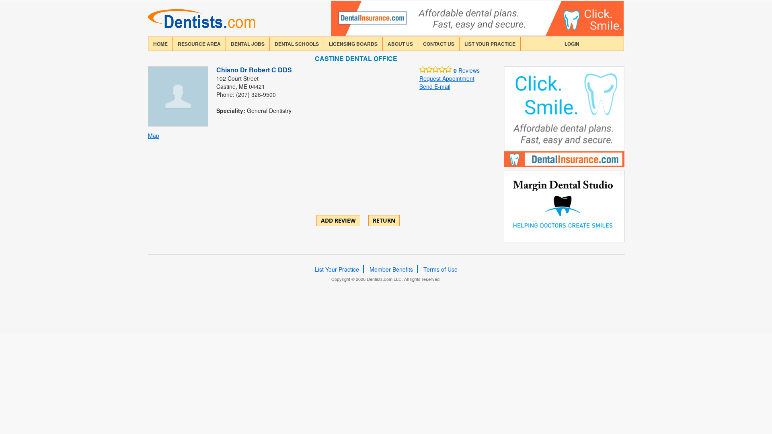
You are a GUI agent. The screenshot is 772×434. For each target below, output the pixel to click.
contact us (438, 43)
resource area (199, 43)
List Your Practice (489, 43)
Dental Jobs (248, 43)
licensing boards (353, 43)
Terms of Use (440, 269)
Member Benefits (391, 269)
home (160, 43)
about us (400, 43)
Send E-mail (434, 86)
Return (384, 220)
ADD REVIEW (338, 220)
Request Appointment (446, 78)
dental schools (297, 43)
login (572, 43)
